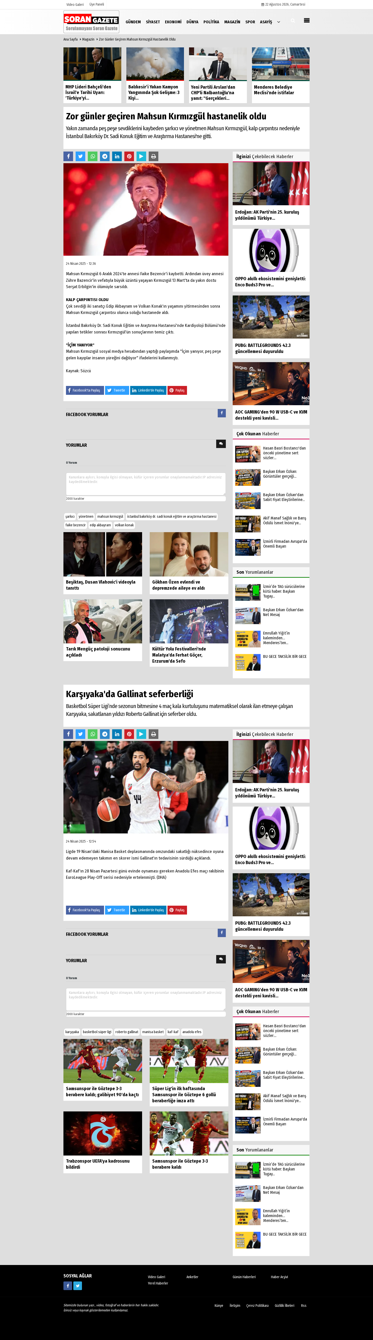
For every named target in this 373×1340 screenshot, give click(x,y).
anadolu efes (191, 1032)
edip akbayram (100, 525)
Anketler (192, 1277)
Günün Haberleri (244, 1277)
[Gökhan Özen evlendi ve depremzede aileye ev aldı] (189, 554)
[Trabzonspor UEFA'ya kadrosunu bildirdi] (102, 1133)
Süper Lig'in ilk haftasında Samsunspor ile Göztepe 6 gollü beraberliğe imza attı (184, 1095)
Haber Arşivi (279, 1277)
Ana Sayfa (70, 39)
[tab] (222, 414)
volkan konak (124, 525)
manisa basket (153, 1032)
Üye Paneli (97, 4)
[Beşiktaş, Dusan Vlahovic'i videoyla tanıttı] (102, 554)
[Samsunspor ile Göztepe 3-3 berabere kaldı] (189, 1133)
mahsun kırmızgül (110, 516)
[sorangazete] (67, 1285)
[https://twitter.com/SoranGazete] (77, 1285)
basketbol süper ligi (97, 1032)
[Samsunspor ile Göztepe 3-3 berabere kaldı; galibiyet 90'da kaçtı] (102, 1061)
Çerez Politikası (257, 1306)
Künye (219, 1306)
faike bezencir (75, 525)
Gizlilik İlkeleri (284, 1306)
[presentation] (222, 413)
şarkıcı (70, 516)
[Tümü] (279, 21)
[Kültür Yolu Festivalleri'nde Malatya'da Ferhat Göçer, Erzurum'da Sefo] (189, 621)
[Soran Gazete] (91, 22)
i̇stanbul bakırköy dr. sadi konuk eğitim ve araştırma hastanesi (171, 516)
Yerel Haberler (158, 1283)
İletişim (235, 1306)
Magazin (88, 39)
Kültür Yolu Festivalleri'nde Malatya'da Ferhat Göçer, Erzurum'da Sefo (179, 655)
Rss (304, 1306)
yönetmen (86, 516)
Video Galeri (156, 1277)
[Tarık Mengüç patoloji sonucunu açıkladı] (102, 621)
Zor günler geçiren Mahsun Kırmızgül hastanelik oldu (137, 39)
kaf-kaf (173, 1032)
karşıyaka (72, 1032)
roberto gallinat (126, 1032)
